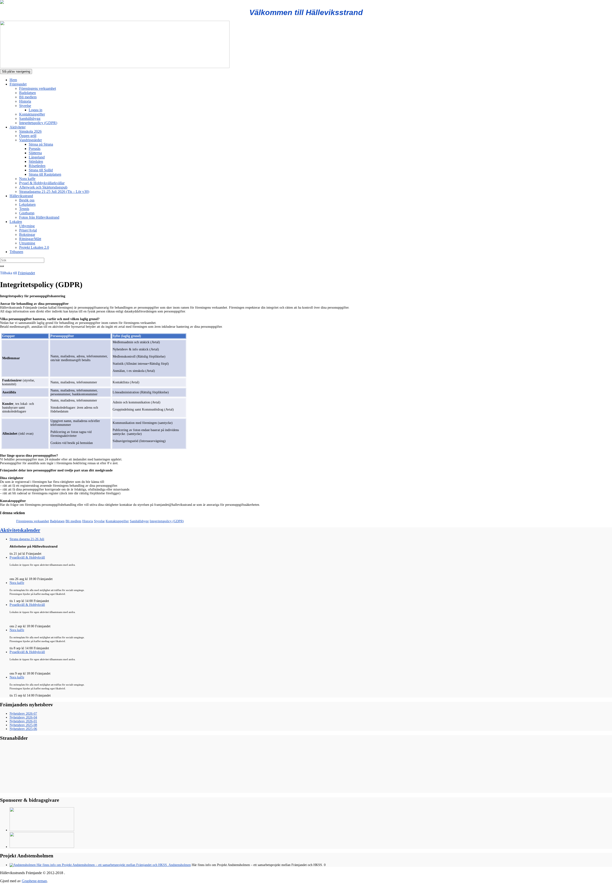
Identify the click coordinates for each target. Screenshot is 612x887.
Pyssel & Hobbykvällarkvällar (42, 183)
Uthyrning (27, 226)
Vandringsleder (30, 140)
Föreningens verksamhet (37, 88)
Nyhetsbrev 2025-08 (23, 725)
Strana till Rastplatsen (45, 174)
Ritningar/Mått (30, 239)
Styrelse (25, 106)
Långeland (37, 157)
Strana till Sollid (41, 170)
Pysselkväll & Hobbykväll (27, 557)
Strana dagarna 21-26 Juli (27, 539)
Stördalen (36, 161)
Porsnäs (34, 149)
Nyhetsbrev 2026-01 (23, 721)
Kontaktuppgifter (32, 114)
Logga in (35, 110)
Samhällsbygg (29, 118)
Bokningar (27, 234)
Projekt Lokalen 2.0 (34, 247)
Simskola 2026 (30, 131)
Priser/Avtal (28, 230)
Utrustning (27, 243)
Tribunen (16, 252)
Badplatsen (27, 93)
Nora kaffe (27, 179)
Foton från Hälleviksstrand (39, 217)
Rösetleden (37, 166)
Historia (25, 101)
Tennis (24, 209)
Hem (13, 80)
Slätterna (35, 153)
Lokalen (16, 222)
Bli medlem (28, 97)
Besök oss (26, 200)
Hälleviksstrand (21, 196)
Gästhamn (26, 213)
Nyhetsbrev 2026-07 (23, 713)
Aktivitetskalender (20, 530)
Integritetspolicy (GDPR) (38, 123)
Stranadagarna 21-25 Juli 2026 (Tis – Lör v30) (54, 192)
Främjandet (18, 84)
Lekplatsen (27, 204)
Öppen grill (27, 136)
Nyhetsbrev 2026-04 (23, 717)
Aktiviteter (18, 127)
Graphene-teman (34, 881)
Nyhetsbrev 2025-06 (23, 729)
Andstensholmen (179, 865)
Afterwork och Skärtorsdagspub (43, 187)
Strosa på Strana (41, 144)
